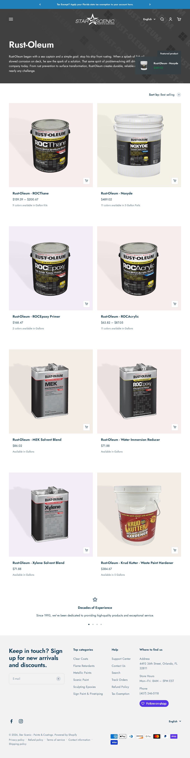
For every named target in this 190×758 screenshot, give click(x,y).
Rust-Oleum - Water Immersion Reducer (130, 439)
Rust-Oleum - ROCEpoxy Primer (36, 316)
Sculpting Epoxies (84, 687)
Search (116, 673)
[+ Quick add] (86, 180)
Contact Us (118, 666)
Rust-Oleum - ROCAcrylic (120, 316)
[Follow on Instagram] (20, 721)
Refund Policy (120, 687)
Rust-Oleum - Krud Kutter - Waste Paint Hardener (137, 562)
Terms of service (56, 740)
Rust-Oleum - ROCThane (31, 193)
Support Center (121, 659)
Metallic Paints (82, 673)
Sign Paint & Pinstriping (88, 694)
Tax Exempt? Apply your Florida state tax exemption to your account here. (95, 4)
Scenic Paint (81, 680)
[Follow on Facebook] (11, 721)
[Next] (150, 4)
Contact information (79, 740)
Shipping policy (17, 744)
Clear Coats (80, 659)
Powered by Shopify (66, 735)
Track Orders (119, 680)
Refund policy (35, 740)
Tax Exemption (120, 694)
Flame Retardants (83, 666)
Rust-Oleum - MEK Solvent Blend (37, 439)
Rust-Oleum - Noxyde (116, 193)
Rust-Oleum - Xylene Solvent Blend (38, 562)
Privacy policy (16, 740)
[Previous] (40, 4)
